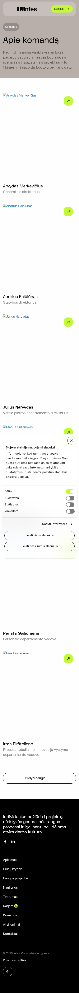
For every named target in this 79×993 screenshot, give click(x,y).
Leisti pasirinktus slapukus (39, 546)
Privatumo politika (14, 960)
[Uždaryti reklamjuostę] (71, 440)
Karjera (10, 906)
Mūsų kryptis (12, 869)
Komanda (10, 915)
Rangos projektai (15, 878)
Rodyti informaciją (54, 524)
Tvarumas (10, 897)
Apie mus (9, 860)
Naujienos (10, 888)
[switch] (70, 498)
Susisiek (59, 9)
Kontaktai (10, 934)
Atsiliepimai (11, 925)
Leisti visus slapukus (40, 535)
